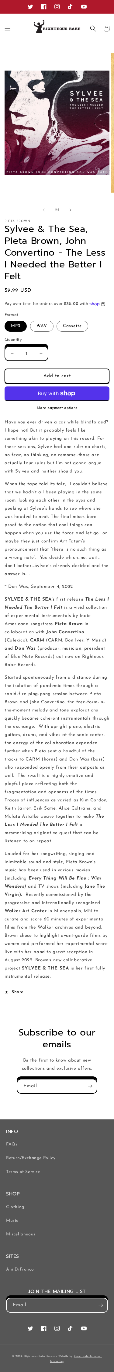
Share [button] (17, 992)
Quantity (13, 340)
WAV (41, 326)
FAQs (11, 1144)
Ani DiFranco (20, 1269)
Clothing (15, 1207)
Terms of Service (23, 1172)
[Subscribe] (90, 1086)
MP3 (15, 326)
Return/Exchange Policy (30, 1158)
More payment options (57, 408)
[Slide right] (70, 210)
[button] (7, 28)
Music (12, 1220)
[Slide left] (43, 210)
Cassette (72, 326)
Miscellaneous (21, 1234)
